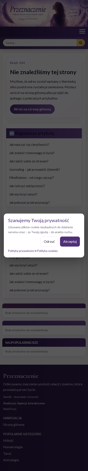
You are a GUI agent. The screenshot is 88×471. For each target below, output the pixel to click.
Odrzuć (49, 241)
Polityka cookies (47, 251)
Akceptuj (70, 241)
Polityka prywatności (21, 251)
